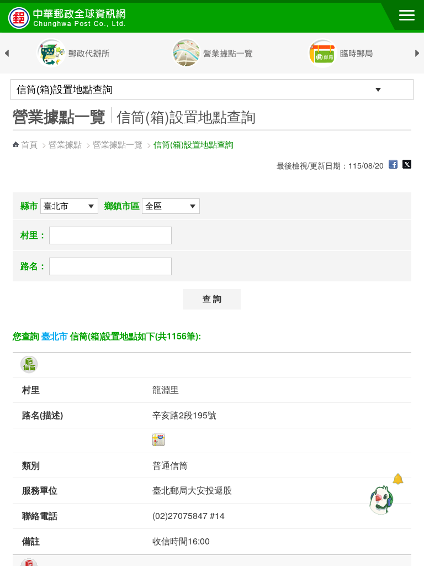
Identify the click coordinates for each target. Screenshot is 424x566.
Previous (6, 53)
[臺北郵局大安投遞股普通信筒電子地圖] (281, 439)
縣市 (29, 205)
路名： (33, 265)
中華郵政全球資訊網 (69, 18)
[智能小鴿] (380, 499)
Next (417, 53)
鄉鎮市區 (122, 205)
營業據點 (65, 144)
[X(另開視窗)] (406, 165)
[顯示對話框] (398, 479)
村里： (33, 234)
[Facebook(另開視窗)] (393, 165)
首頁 (29, 144)
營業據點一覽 (117, 144)
